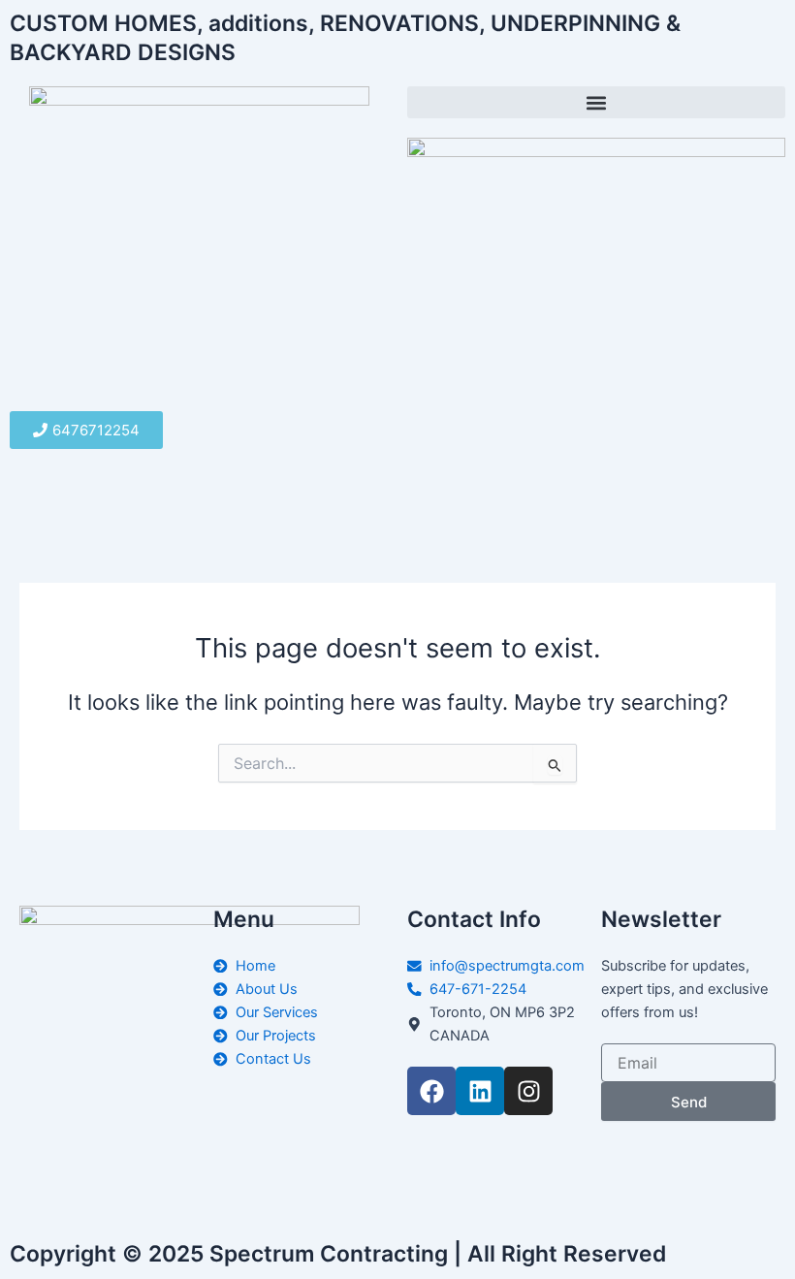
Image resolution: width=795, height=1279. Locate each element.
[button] (596, 102)
